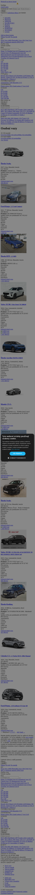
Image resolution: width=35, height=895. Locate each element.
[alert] (17, 447)
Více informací (16, 449)
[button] (17, 458)
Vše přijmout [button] (17, 453)
